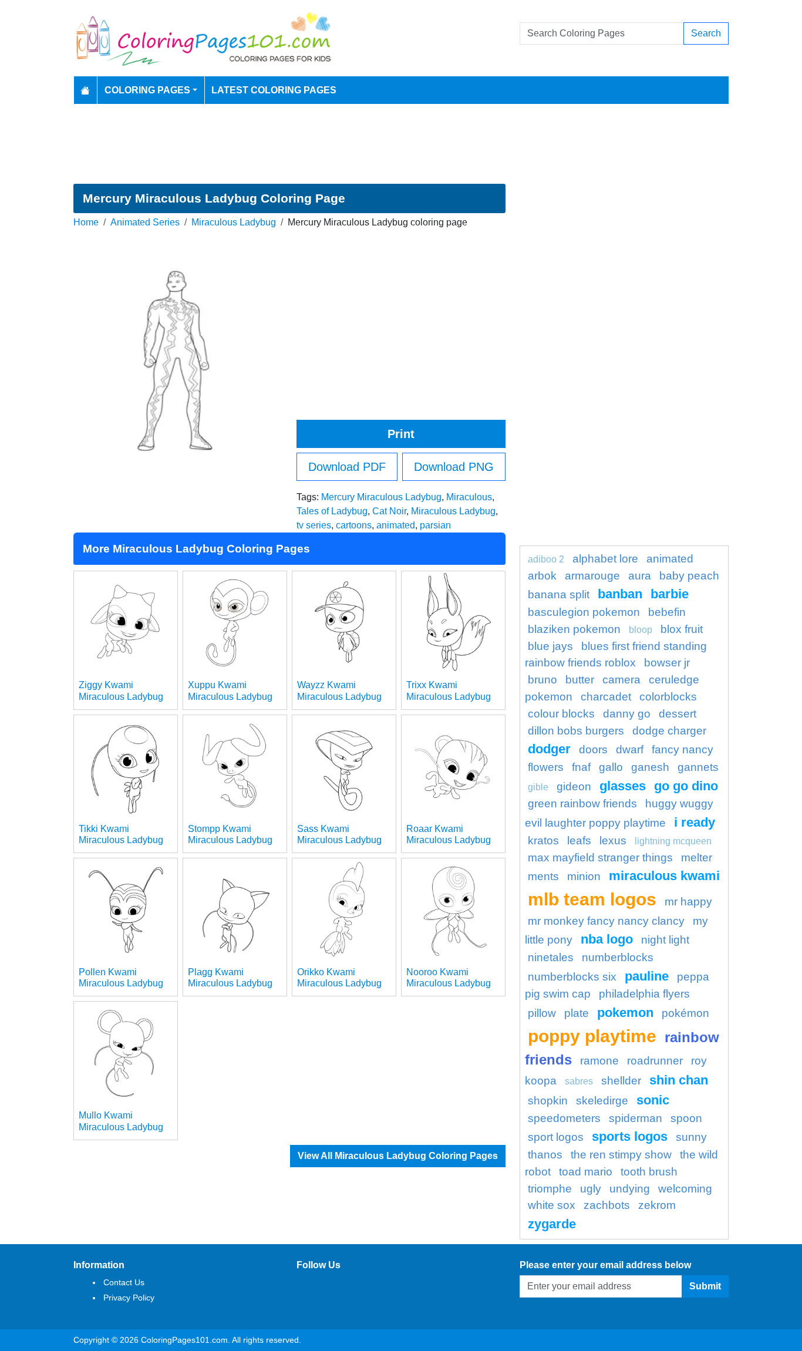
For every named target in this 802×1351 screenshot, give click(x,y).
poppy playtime (592, 1036)
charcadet (606, 696)
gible (538, 787)
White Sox (551, 1205)
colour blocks (561, 713)
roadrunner (655, 1060)
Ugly (590, 1188)
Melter (696, 857)
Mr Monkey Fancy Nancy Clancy (606, 921)
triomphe (550, 1188)
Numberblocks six (572, 977)
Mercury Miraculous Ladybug (381, 497)
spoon (686, 1118)
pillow (542, 1013)
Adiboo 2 (546, 559)
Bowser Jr (667, 662)
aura (639, 576)
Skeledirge (602, 1100)
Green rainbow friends (582, 803)
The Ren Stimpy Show (621, 1154)
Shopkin (548, 1100)
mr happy (688, 901)
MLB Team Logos (592, 899)
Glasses (622, 786)
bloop (640, 630)
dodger (549, 749)
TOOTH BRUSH (649, 1171)
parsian (435, 525)
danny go (627, 713)
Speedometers (564, 1118)
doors (593, 749)
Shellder (621, 1080)
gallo (611, 767)
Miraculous (469, 497)
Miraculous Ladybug (233, 222)
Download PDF (347, 466)
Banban (620, 594)
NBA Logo (607, 939)
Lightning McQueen (673, 841)
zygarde (552, 1224)
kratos (543, 840)
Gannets (698, 767)
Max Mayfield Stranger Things (600, 857)
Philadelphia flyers (644, 994)
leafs (579, 840)
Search (706, 33)
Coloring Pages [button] (147, 90)
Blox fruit (682, 629)
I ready (694, 822)
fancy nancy (682, 749)
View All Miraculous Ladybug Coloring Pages (398, 1156)
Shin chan (678, 1080)
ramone (599, 1060)
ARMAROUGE (592, 576)
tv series (313, 525)
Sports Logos (630, 1136)
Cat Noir (389, 511)
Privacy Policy (128, 1297)
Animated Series (145, 222)
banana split (558, 594)
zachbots (607, 1205)
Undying (629, 1188)
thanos (545, 1154)
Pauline (647, 976)
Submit (705, 1286)
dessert (677, 713)
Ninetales (551, 957)
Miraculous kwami (664, 875)
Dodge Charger (669, 731)
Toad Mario (585, 1171)
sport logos (556, 1137)
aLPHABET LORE (605, 558)
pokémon (685, 1013)
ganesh (650, 767)
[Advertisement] (401, 144)
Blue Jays (550, 646)
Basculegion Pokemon (584, 612)
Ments (543, 876)
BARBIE (670, 594)
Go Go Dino (686, 786)
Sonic (652, 1100)
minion (584, 876)
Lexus (612, 840)
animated (395, 525)
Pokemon (625, 1012)
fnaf (581, 767)
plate (576, 1013)
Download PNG (454, 466)
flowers (546, 767)
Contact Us (123, 1282)
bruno (542, 679)
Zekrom (657, 1205)
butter (579, 679)
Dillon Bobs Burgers (576, 731)
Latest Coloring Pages (273, 90)
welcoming (685, 1188)
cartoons (354, 525)
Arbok (542, 576)
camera (621, 679)
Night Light (665, 940)
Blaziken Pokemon (574, 629)
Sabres (579, 1081)
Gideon (574, 786)
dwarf (629, 749)
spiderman (635, 1118)
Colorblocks (668, 696)
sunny (691, 1137)
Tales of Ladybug (332, 511)
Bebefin (667, 612)
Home (86, 222)
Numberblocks (617, 957)
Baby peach (689, 576)
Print (401, 433)
